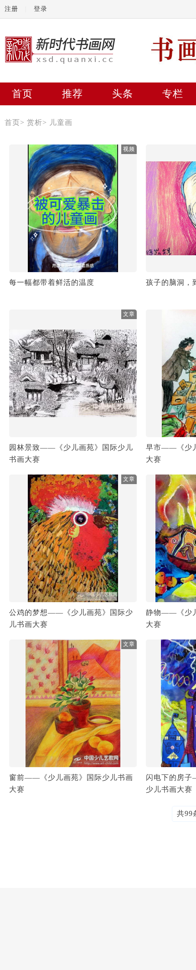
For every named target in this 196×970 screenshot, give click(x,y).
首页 (22, 93)
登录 (40, 8)
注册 (11, 8)
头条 (122, 93)
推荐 (72, 93)
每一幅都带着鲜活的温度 (51, 282)
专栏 (172, 93)
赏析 (34, 122)
